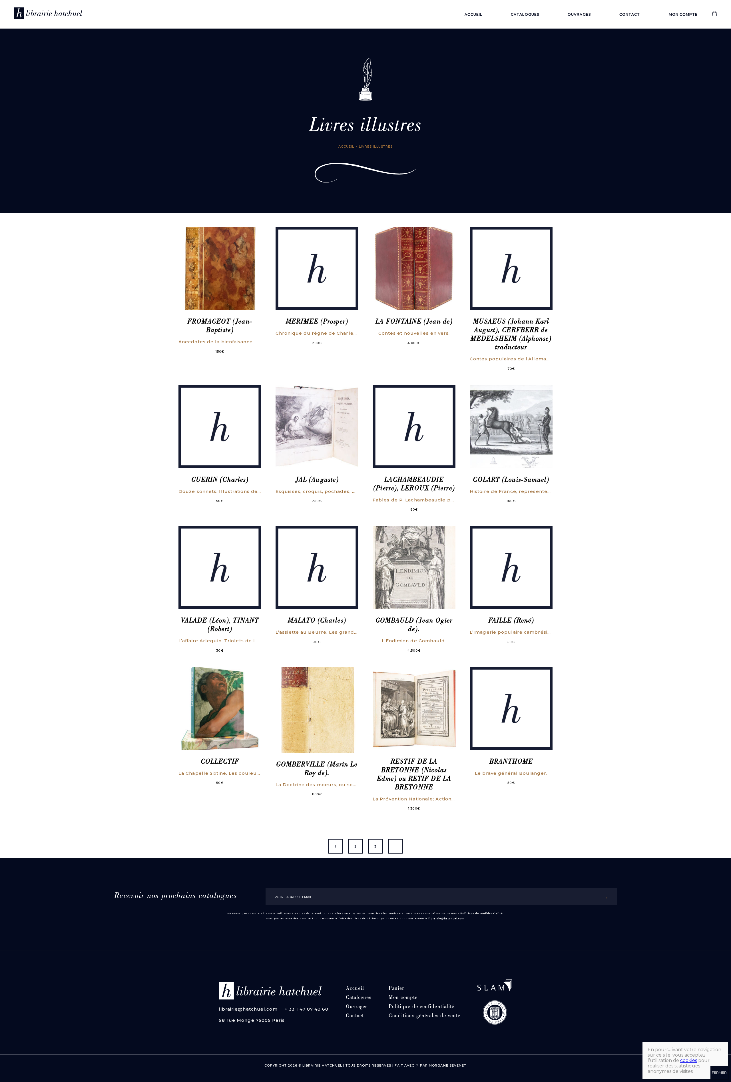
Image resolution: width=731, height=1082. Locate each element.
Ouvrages (579, 14)
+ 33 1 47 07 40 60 (307, 1009)
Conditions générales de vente (425, 1016)
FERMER (719, 1072)
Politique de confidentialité (481, 913)
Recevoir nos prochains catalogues (175, 896)
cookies (688, 1060)
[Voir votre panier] (714, 15)
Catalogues (525, 14)
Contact (629, 14)
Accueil (473, 14)
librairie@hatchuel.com (446, 918)
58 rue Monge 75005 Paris (251, 1020)
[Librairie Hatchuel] (48, 14)
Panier (396, 988)
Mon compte (683, 14)
